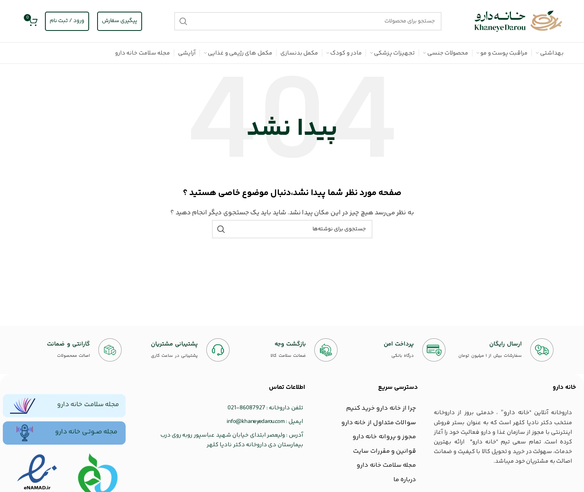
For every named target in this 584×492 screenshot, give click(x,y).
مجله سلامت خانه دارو (88, 404)
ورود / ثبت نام (67, 20)
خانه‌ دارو (564, 387)
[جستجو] (183, 21)
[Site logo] (519, 21)
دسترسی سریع (398, 387)
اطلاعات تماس (287, 387)
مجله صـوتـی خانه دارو (86, 432)
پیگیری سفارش (119, 20)
